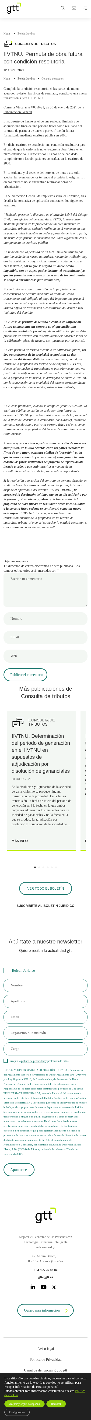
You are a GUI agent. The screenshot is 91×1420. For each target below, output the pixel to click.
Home (7, 33)
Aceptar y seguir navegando (24, 1404)
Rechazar (56, 1404)
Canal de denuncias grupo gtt (45, 1370)
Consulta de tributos (53, 78)
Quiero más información (42, 1310)
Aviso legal (45, 1349)
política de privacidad (33, 1061)
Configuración (17, 1412)
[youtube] (43, 1288)
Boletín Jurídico (26, 33)
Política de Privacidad (46, 1359)
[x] (54, 1288)
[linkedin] (33, 1287)
